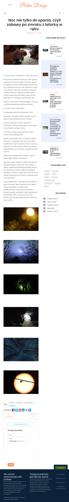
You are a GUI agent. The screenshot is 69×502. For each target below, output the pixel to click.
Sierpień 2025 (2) (52, 198)
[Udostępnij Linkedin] (23, 410)
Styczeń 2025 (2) (52, 211)
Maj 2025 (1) (51, 208)
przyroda (55, 171)
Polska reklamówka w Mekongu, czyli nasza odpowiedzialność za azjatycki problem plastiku (56, 101)
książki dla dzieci (49, 180)
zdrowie (57, 183)
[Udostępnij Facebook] (13, 410)
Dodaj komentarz (15, 430)
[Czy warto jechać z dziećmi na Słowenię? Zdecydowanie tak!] (45, 50)
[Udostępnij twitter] (16, 410)
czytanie (54, 177)
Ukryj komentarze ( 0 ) (21, 424)
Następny (33, 414)
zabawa (47, 174)
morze (46, 177)
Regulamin (21, 441)
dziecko (19, 402)
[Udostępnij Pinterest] (20, 410)
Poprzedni (8, 416)
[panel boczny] (63, 13)
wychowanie (28, 402)
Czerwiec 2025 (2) (53, 205)
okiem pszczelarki (55, 64)
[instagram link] (10, 5)
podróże (52, 44)
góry (54, 174)
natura (11, 402)
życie (46, 186)
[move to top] (65, 498)
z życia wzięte (54, 92)
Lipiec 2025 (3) (52, 202)
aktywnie (38, 33)
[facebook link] (8, 5)
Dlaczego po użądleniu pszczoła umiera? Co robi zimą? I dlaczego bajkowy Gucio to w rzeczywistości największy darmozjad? (56, 74)
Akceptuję (17, 441)
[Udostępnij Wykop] (26, 410)
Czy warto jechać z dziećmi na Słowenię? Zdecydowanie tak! (56, 49)
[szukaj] (60, 13)
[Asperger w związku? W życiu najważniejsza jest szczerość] (45, 152)
